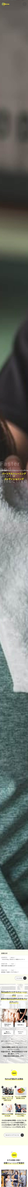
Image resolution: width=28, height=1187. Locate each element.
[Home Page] (5, 4)
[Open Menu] (24, 4)
